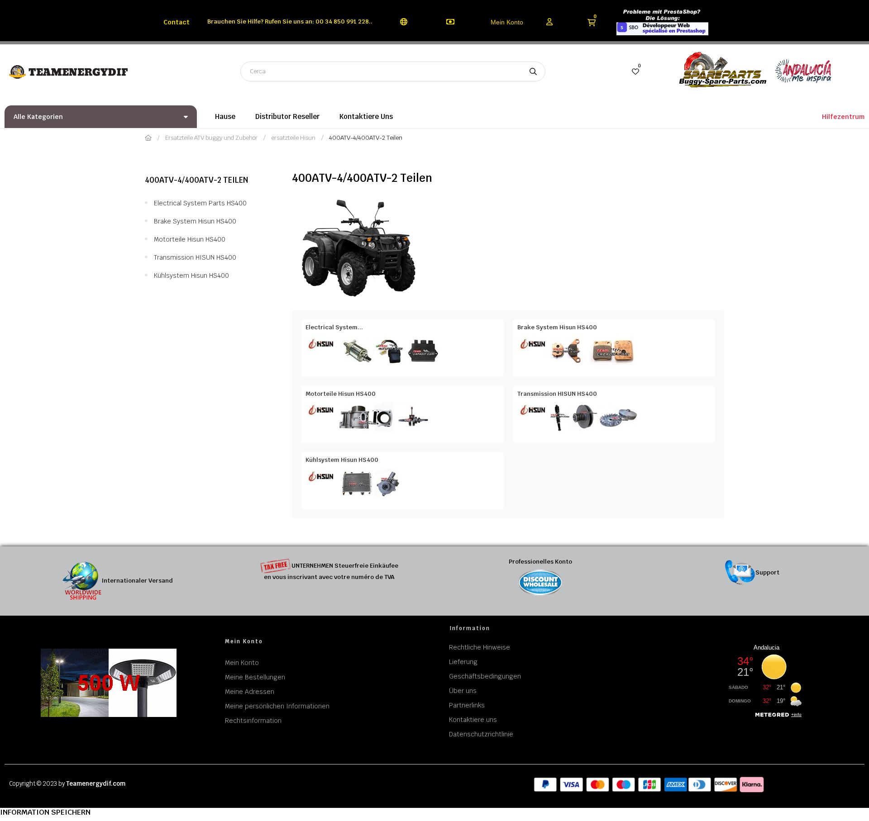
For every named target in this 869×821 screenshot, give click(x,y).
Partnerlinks (467, 705)
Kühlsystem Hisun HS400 (191, 275)
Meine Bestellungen (255, 677)
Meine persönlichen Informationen (277, 706)
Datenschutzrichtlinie (481, 734)
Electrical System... (334, 327)
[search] (533, 71)
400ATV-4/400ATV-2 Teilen (196, 180)
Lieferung (463, 662)
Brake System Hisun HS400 (195, 221)
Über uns (463, 691)
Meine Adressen (249, 692)
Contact (176, 22)
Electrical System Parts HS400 (200, 203)
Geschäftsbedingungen (485, 676)
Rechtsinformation (253, 721)
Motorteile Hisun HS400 (189, 239)
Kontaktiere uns (473, 720)
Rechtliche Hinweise (479, 647)
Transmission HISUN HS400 (195, 257)
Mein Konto (507, 22)
